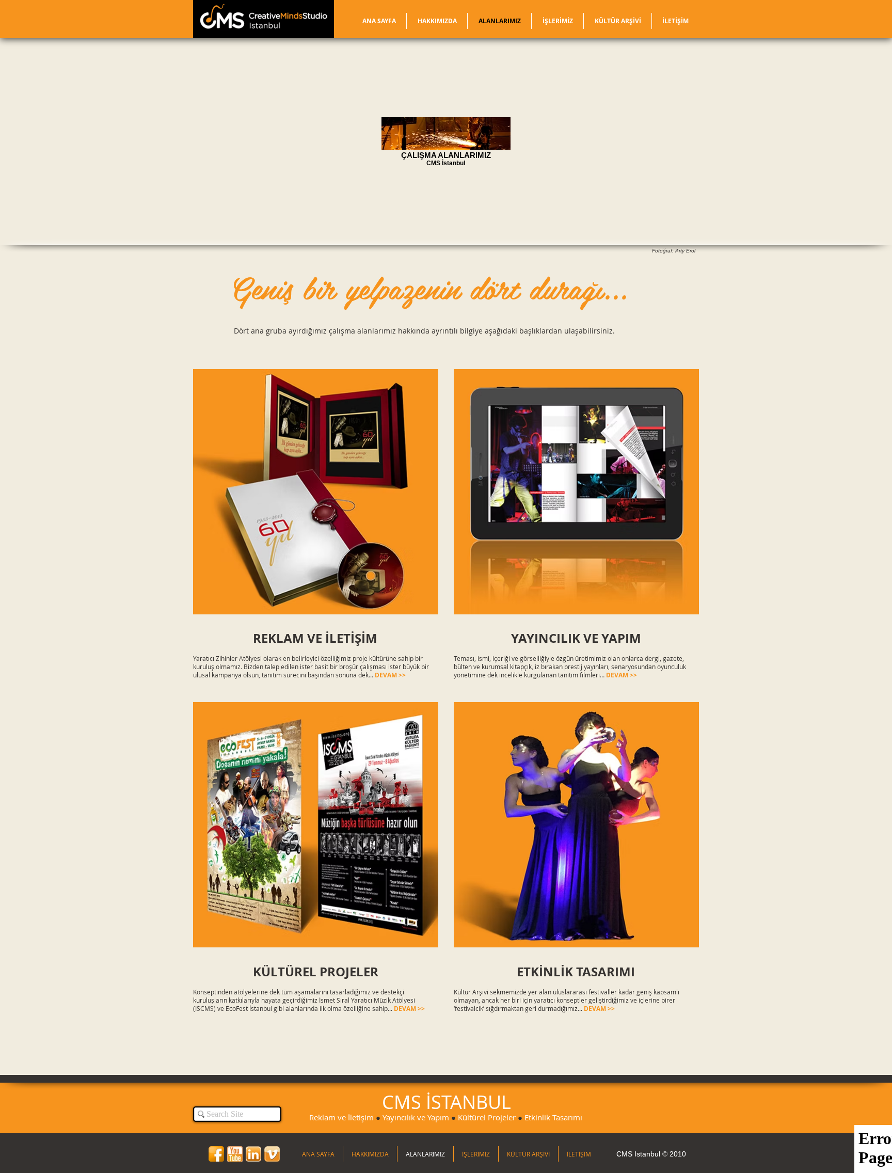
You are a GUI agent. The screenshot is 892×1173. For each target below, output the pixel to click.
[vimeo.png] (272, 1154)
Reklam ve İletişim (341, 1117)
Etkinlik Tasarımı (553, 1117)
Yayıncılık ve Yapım (416, 1117)
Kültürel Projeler (487, 1117)
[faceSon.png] (216, 1154)
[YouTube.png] (235, 1154)
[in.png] (253, 1154)
